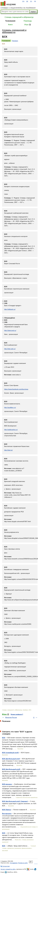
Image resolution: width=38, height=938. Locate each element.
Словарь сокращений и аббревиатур (19, 17)
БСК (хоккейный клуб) (10, 752)
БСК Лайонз (6, 809)
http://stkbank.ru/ (9, 309)
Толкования (10, 21)
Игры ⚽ (27, 24)
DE (27, 1)
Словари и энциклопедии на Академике (18, 8)
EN (23, 1)
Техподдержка (13, 862)
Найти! (33, 12)
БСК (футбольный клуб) (11, 769)
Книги (10, 24)
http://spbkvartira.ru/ (11, 429)
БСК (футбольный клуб (11, 759)
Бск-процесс (7, 813)
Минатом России (11, 717)
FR (35, 1)
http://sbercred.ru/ (10, 330)
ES (31, 1)
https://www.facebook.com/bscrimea (16, 389)
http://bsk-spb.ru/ (10, 349)
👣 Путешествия (5, 866)
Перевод (15, 41)
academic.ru (8, 3)
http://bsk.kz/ (8, 450)
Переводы (28, 21)
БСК (3, 737)
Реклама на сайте (23, 862)
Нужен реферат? (17, 714)
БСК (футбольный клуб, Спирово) (15, 801)
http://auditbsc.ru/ (10, 407)
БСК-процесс (7, 784)
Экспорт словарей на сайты (8, 869)
